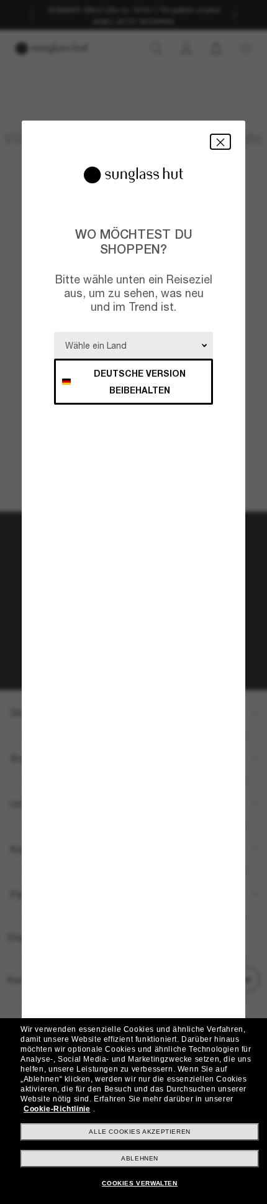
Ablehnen (139, 1158)
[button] (220, 141)
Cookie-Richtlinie (57, 1109)
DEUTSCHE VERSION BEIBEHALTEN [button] (140, 381)
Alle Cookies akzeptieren (139, 1131)
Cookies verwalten (139, 1183)
